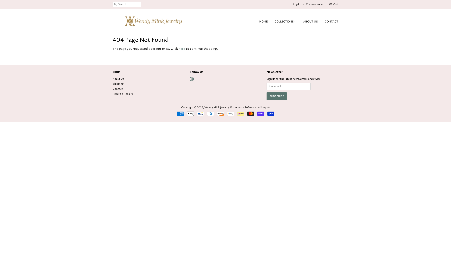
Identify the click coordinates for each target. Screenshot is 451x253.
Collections (284, 21)
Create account (314, 4)
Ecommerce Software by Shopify (250, 107)
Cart (335, 4)
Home (263, 21)
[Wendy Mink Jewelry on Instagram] (192, 80)
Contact (331, 21)
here (182, 49)
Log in (296, 4)
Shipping (118, 84)
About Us (310, 21)
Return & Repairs (123, 94)
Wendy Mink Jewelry (216, 107)
